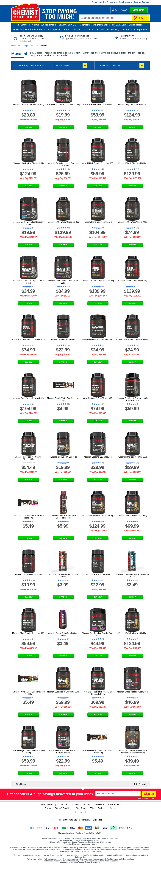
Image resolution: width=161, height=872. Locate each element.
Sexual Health (136, 24)
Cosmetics (85, 24)
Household (77, 29)
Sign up (148, 794)
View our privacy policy (146, 798)
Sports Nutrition (31, 46)
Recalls (80, 812)
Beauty (62, 24)
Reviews (101, 808)
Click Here (97, 820)
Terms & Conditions (63, 808)
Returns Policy (114, 804)
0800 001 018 (71, 820)
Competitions (141, 29)
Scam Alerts (99, 804)
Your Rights (81, 808)
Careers (112, 808)
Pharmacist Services (35, 29)
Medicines (17, 29)
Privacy (48, 808)
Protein (100, 29)
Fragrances (24, 24)
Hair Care (89, 29)
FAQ (92, 808)
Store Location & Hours (103, 2)
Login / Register (142, 2)
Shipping (75, 804)
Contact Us (62, 804)
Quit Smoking (112, 29)
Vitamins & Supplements (44, 24)
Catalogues (124, 2)
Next (144, 784)
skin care (73, 24)
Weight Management (103, 24)
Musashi (43, 46)
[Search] (140, 18)
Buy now (28, 127)
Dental (66, 29)
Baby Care (121, 24)
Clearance (127, 29)
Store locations (47, 804)
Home (14, 46)
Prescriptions (53, 29)
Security (86, 804)
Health (21, 46)
